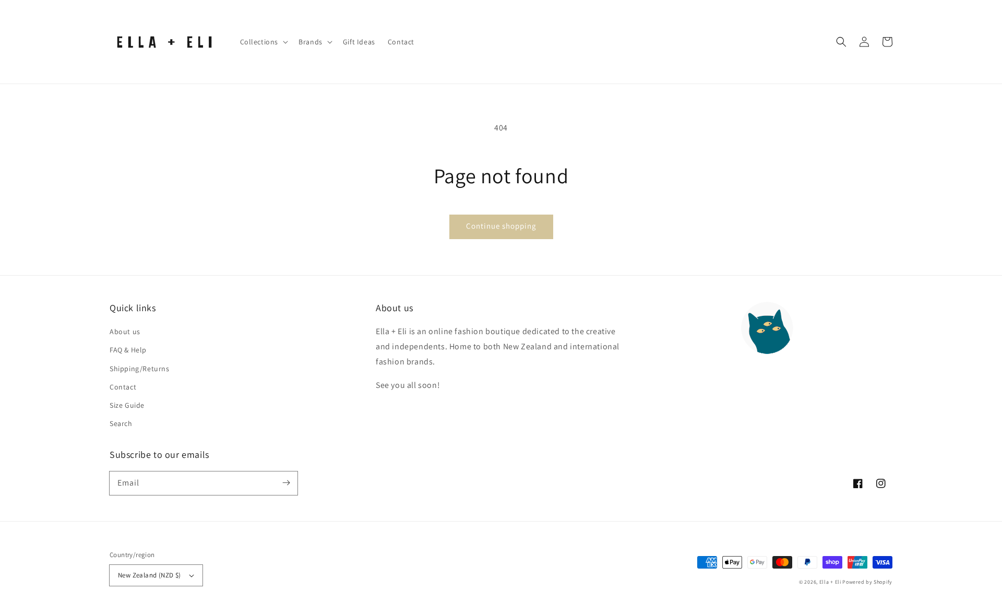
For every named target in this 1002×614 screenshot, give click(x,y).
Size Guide (127, 405)
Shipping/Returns (140, 368)
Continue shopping (501, 226)
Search (121, 423)
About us (125, 331)
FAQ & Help (128, 350)
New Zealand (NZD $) (149, 575)
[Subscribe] (286, 482)
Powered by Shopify (867, 581)
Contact (123, 387)
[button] (841, 41)
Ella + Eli (831, 581)
